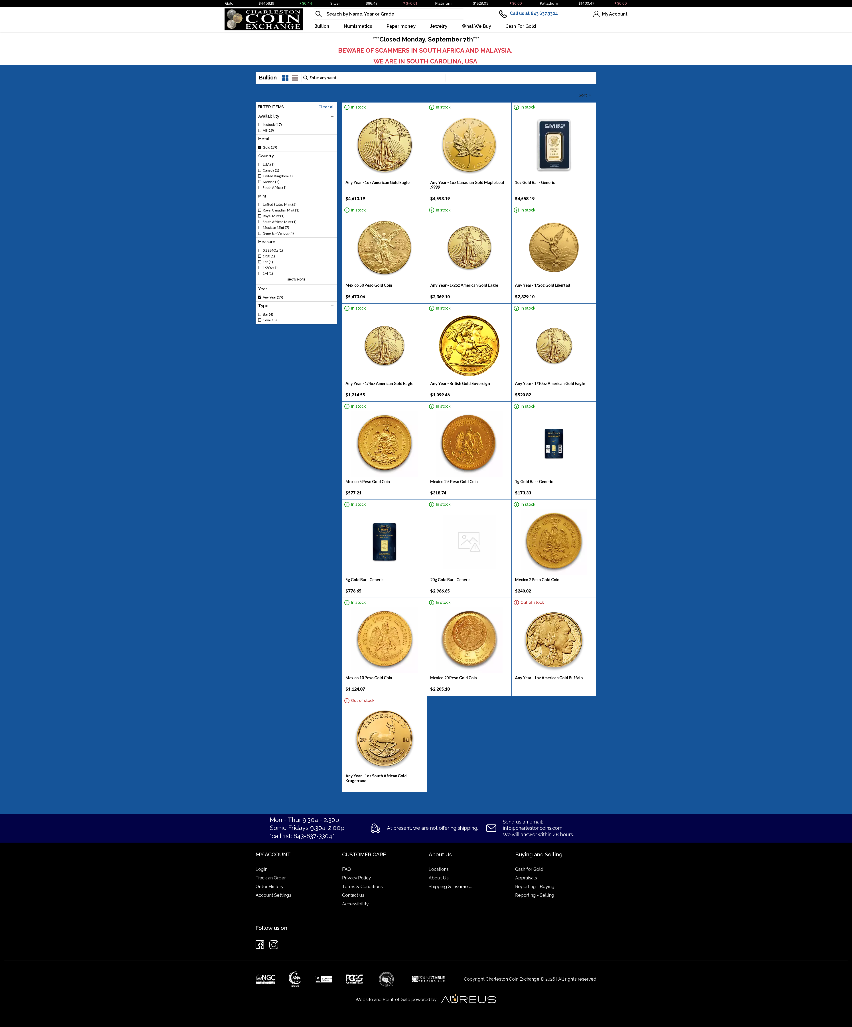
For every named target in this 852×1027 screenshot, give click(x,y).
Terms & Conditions (362, 886)
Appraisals (526, 878)
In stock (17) (272, 124)
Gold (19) (270, 147)
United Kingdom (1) (278, 176)
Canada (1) (271, 170)
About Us (439, 878)
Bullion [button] (321, 26)
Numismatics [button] (358, 26)
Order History (270, 886)
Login (261, 869)
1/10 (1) (269, 256)
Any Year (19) (273, 297)
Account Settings (273, 895)
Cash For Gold (520, 26)
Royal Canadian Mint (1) (281, 210)
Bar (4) (268, 314)
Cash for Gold (529, 869)
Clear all (326, 107)
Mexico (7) (271, 182)
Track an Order (271, 878)
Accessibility (355, 904)
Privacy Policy (356, 878)
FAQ (346, 869)
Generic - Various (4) (278, 233)
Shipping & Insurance (450, 886)
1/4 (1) (268, 273)
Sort (583, 95)
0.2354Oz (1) (273, 250)
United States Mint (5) (279, 204)
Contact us (353, 895)
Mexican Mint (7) (276, 227)
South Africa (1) (274, 187)
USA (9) (268, 164)
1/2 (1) (268, 262)
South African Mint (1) (279, 221)
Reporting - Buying (534, 886)
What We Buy (476, 26)
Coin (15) (270, 320)
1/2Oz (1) (270, 267)
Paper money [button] (401, 26)
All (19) (268, 130)
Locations (439, 869)
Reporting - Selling (534, 895)
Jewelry (438, 26)
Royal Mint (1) (273, 216)
